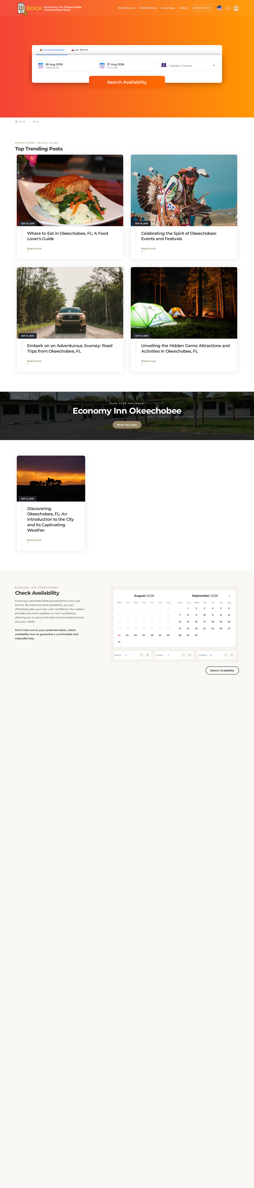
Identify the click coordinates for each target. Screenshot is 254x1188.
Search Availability (127, 82)
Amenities (171, 7)
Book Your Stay (127, 424)
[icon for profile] (236, 8)
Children (203, 655)
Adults (159, 655)
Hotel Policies (152, 7)
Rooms (117, 655)
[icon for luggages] (219, 7)
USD (228, 8)
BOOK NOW (203, 7)
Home (21, 121)
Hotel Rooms (132, 7)
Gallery (185, 7)
